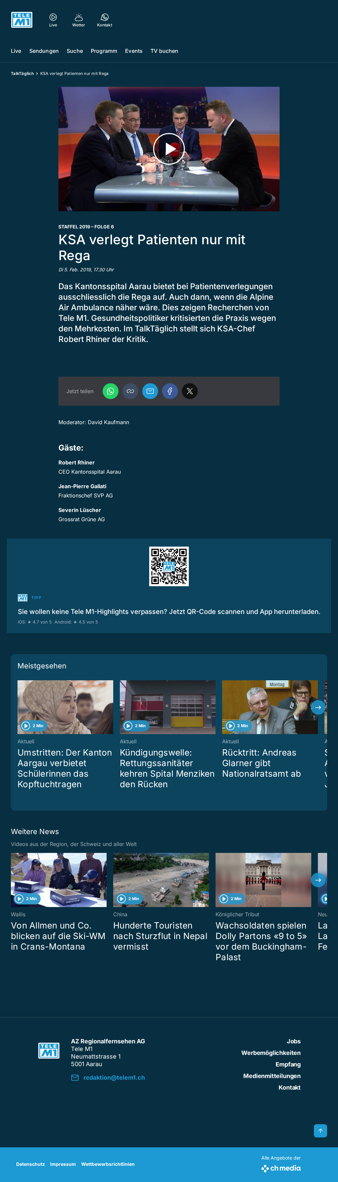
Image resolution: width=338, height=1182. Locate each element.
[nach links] (20, 707)
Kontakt (290, 1087)
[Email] (150, 391)
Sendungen (44, 51)
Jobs (294, 1041)
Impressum (63, 1164)
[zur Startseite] (21, 20)
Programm (104, 51)
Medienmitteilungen (272, 1075)
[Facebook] (170, 391)
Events (134, 51)
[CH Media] (281, 1167)
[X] (190, 391)
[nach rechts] (318, 707)
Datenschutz (30, 1164)
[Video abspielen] (169, 149)
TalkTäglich (22, 73)
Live (16, 51)
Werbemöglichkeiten (271, 1052)
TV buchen (164, 51)
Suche (75, 51)
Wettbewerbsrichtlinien (108, 1164)
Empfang (288, 1064)
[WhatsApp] (110, 391)
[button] (130, 391)
